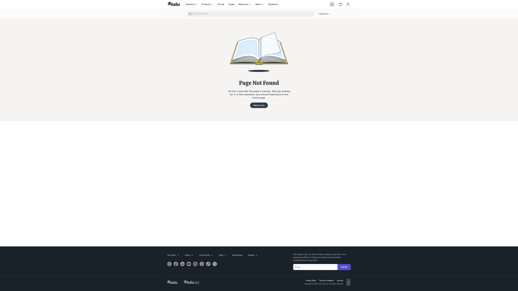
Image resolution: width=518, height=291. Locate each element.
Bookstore (273, 4)
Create (231, 4)
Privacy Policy (311, 281)
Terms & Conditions (326, 281)
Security (340, 281)
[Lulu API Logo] (191, 282)
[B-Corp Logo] (348, 282)
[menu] (195, 4)
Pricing (221, 4)
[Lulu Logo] (172, 282)
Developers (237, 255)
